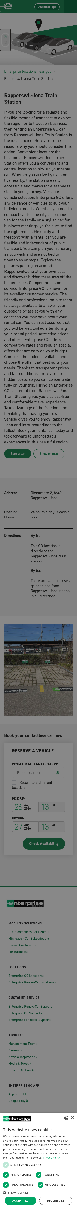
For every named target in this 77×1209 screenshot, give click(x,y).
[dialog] (38, 1161)
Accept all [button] (20, 1200)
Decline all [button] (55, 1200)
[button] (38, 1192)
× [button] (72, 1117)
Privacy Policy (51, 1157)
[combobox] (66, 1118)
